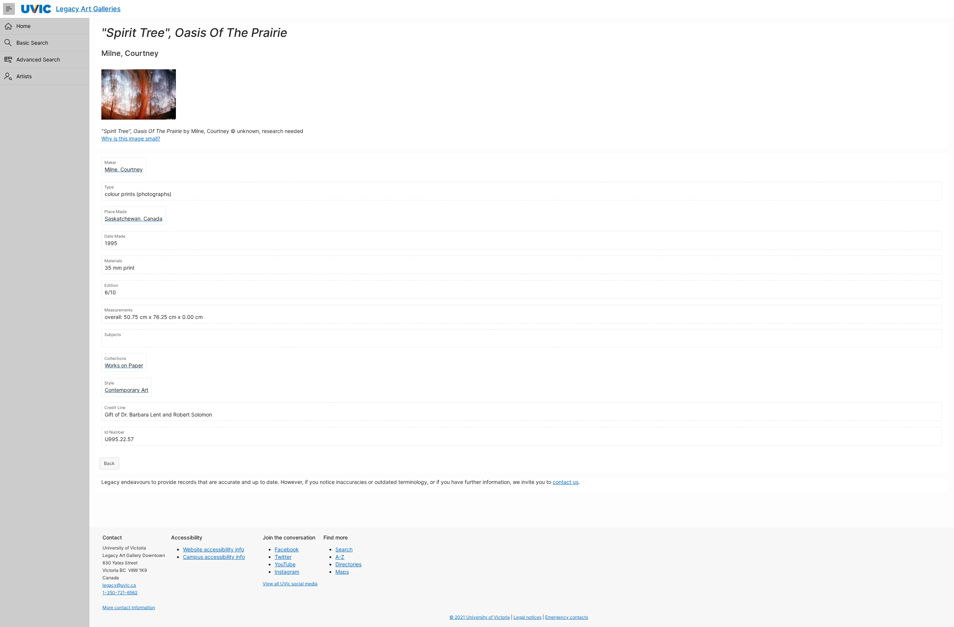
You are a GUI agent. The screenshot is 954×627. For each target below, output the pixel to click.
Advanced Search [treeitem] (38, 59)
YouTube (285, 564)
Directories (348, 564)
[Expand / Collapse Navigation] (9, 9)
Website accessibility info (213, 549)
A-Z (339, 557)
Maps (342, 572)
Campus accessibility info (214, 557)
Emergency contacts (566, 617)
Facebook (287, 549)
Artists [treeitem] (24, 76)
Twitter (283, 557)
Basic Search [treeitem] (32, 42)
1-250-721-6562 (120, 592)
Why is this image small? (130, 138)
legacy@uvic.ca (119, 585)
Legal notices (527, 617)
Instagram (287, 572)
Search (344, 549)
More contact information (128, 607)
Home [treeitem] (23, 26)
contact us (565, 482)
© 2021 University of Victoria (479, 617)
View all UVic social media (290, 583)
